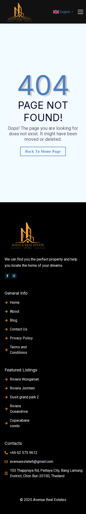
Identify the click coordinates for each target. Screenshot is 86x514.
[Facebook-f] (7, 276)
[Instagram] (14, 276)
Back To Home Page (43, 151)
